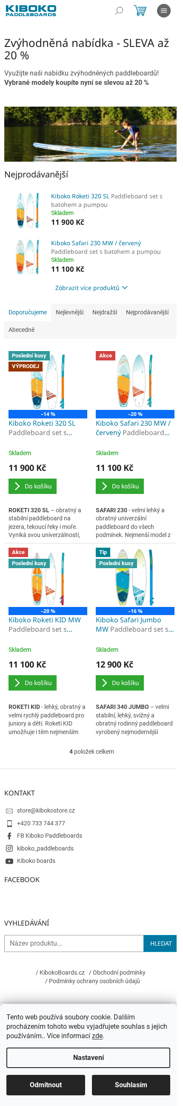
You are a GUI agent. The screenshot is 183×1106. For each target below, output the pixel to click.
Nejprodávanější (147, 312)
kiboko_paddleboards (45, 848)
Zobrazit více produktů (87, 288)
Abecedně (21, 329)
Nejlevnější (69, 312)
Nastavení (88, 1058)
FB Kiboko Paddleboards (49, 835)
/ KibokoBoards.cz (60, 972)
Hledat (161, 943)
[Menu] (163, 10)
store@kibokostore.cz (46, 810)
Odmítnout (46, 1085)
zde (97, 1036)
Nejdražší (104, 312)
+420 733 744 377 (41, 823)
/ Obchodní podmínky (117, 972)
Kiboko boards (36, 860)
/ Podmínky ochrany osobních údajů (92, 981)
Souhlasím (131, 1085)
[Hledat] (119, 10)
